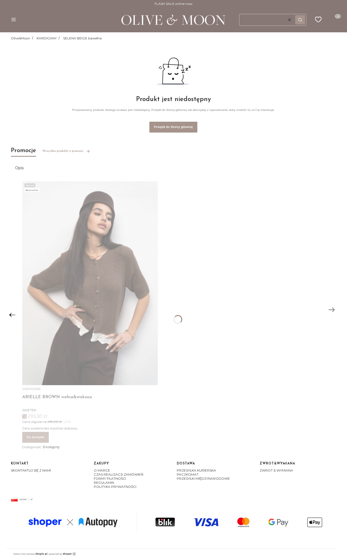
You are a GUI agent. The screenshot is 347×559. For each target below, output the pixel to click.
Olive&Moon (20, 38)
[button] (13, 20)
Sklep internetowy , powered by (42, 553)
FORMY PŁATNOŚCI (110, 478)
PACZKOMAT (187, 474)
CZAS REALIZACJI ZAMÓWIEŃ (118, 474)
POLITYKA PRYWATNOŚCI (115, 487)
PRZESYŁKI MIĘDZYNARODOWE (203, 478)
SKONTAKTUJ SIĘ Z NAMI (31, 470)
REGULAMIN (104, 483)
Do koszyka (35, 437)
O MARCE (102, 470)
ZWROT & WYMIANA (276, 470)
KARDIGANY (47, 38)
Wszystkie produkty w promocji (63, 151)
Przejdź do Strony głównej (173, 127)
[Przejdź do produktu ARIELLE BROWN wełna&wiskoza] (90, 283)
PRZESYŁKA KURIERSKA (196, 470)
